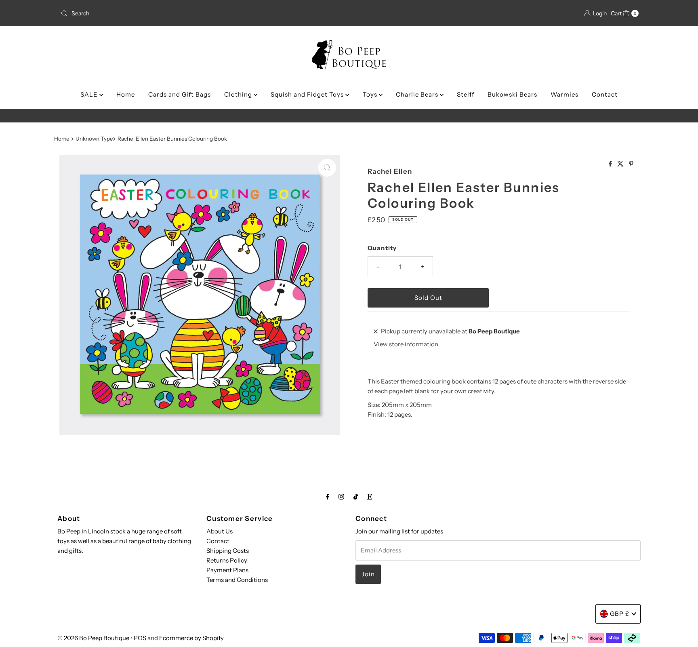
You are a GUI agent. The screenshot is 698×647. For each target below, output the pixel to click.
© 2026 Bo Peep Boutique (93, 638)
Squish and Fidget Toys (308, 94)
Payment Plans (227, 570)
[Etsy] (369, 497)
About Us (219, 531)
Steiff (465, 94)
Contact (605, 94)
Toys (371, 94)
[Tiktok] (355, 497)
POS (140, 638)
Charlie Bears (418, 94)
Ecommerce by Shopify (191, 638)
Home (125, 94)
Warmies (564, 94)
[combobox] (152, 13)
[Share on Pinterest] (631, 164)
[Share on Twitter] (621, 164)
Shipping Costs (227, 550)
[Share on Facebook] (611, 164)
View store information (406, 344)
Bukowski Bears (512, 94)
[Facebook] (327, 497)
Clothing (239, 94)
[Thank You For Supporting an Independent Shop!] (349, 115)
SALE (89, 94)
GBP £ (619, 613)
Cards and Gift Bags (179, 94)
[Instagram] (341, 497)
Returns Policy (226, 560)
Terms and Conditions (237, 580)
